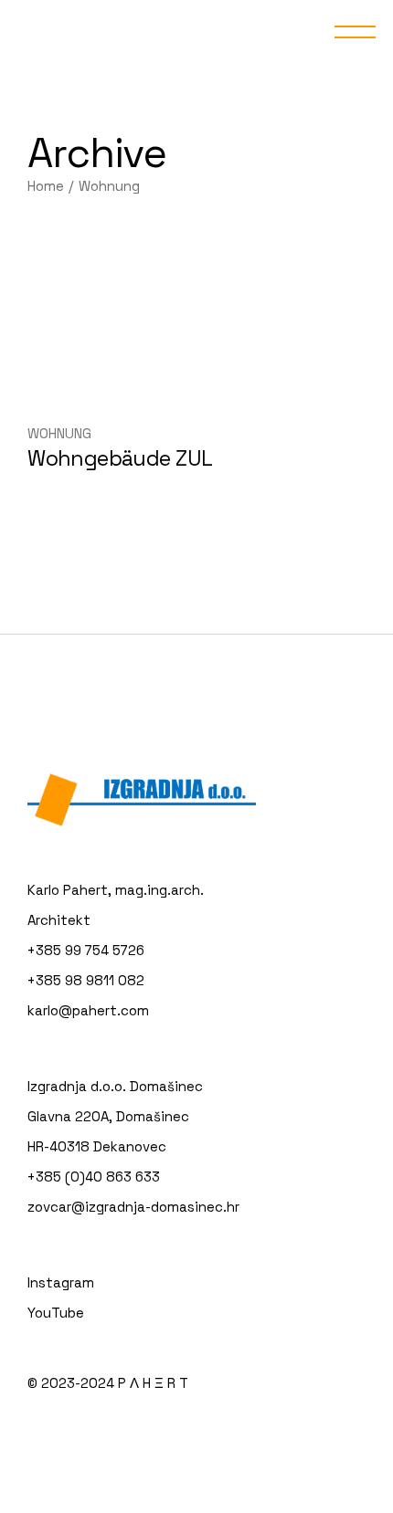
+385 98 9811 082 (85, 980)
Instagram (60, 1282)
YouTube (55, 1312)
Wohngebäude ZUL (119, 458)
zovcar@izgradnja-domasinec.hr (133, 1206)
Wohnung (59, 433)
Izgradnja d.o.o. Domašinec (115, 1086)
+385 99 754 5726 (85, 950)
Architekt (58, 920)
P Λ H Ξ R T (153, 1383)
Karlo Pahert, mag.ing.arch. (115, 889)
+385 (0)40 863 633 (93, 1176)
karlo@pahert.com (88, 1010)
